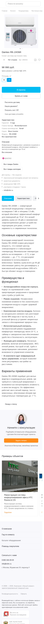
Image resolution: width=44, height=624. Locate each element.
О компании (7, 529)
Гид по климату (8, 535)
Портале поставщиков (18, 615)
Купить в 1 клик (21, 96)
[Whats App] (16, 574)
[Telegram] (7, 574)
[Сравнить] (35, 60)
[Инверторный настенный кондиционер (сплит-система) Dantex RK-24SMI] (21, 31)
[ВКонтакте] (3, 574)
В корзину (21, 90)
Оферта (24, 594)
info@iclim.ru (8, 190)
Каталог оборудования (11, 540)
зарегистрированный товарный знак (15, 588)
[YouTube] (12, 574)
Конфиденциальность (10, 594)
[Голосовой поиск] (37, 3)
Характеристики (23, 198)
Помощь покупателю (10, 546)
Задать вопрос (21, 440)
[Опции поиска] (32, 3)
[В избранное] (39, 60)
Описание (8, 198)
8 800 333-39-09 (8, 560)
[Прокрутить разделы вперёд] (38, 198)
